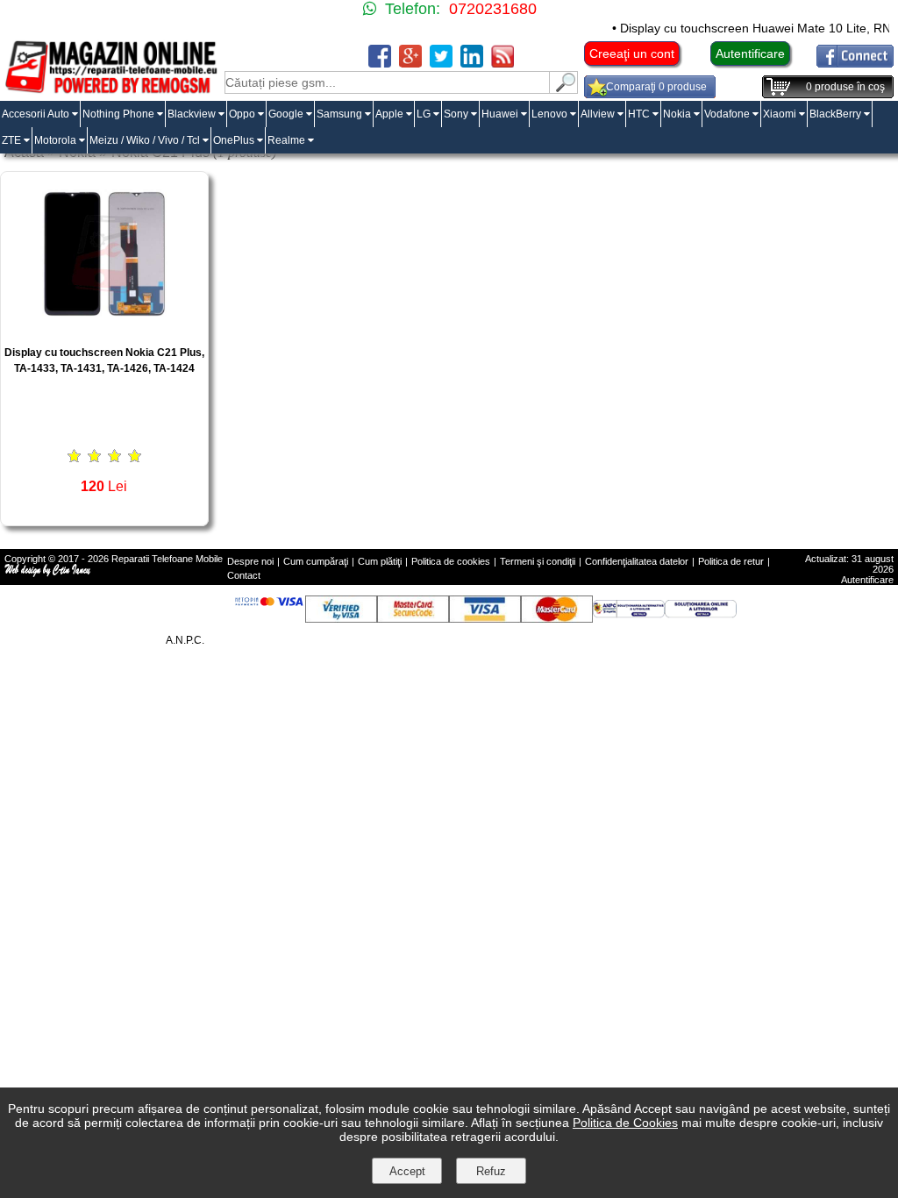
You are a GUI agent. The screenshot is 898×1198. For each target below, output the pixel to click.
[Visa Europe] (485, 617)
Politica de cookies (450, 561)
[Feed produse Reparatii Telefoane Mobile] (502, 62)
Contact (243, 575)
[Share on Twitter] (441, 62)
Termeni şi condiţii (537, 561)
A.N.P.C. (185, 640)
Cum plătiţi (380, 561)
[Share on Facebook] (379, 62)
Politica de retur (731, 561)
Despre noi (250, 561)
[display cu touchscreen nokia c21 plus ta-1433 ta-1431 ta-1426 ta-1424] (104, 326)
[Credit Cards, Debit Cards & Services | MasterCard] (557, 617)
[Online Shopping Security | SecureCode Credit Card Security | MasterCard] (413, 617)
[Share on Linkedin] (471, 62)
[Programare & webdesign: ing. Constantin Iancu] (48, 573)
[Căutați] (564, 89)
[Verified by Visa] (341, 617)
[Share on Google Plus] (410, 62)
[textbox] (387, 82)
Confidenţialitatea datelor (636, 561)
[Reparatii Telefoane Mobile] (110, 90)
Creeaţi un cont (631, 53)
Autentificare (750, 53)
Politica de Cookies (625, 1123)
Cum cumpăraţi (315, 561)
